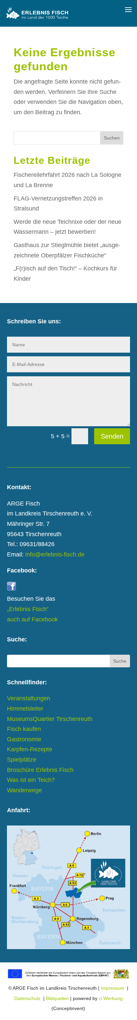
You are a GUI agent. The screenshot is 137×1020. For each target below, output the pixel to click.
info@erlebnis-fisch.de (54, 554)
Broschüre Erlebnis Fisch (40, 770)
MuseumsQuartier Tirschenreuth (49, 719)
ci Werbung (111, 998)
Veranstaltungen (28, 698)
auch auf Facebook (32, 619)
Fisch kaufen (24, 729)
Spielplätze (21, 759)
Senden (112, 436)
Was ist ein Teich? (31, 780)
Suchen (112, 138)
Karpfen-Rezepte (29, 749)
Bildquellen (57, 998)
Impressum (112, 988)
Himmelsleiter (25, 708)
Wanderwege (24, 790)
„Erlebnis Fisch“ (28, 609)
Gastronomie (24, 739)
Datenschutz (27, 998)
